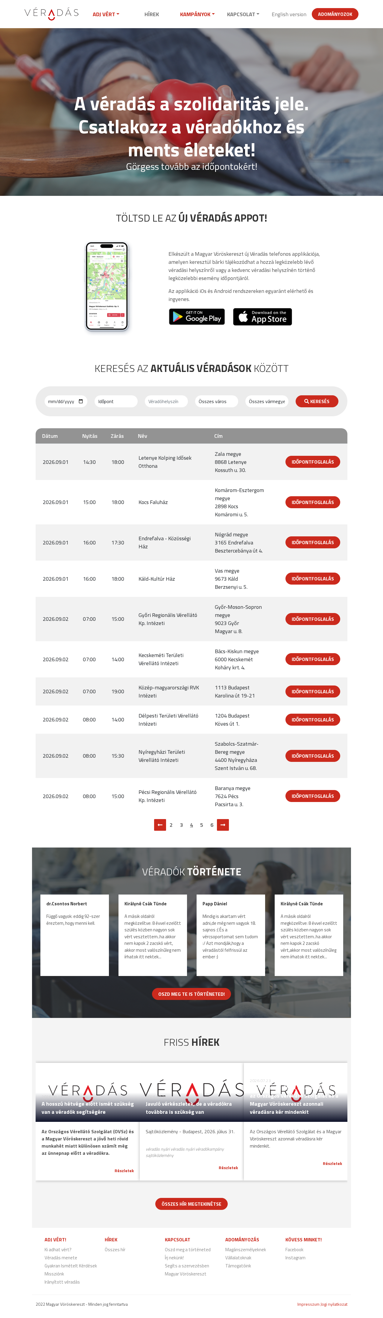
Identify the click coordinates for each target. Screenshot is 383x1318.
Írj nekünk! (174, 1257)
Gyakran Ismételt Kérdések (71, 1265)
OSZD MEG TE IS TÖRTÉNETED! (191, 994)
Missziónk (54, 1273)
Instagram (295, 1257)
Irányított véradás (62, 1281)
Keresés (319, 401)
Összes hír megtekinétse (191, 1203)
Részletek (124, 1170)
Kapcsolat (241, 14)
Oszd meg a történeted (188, 1249)
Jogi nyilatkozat (333, 1304)
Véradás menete (61, 1257)
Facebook (294, 1249)
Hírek (152, 14)
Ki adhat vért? (58, 1249)
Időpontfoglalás (313, 461)
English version (289, 14)
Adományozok (335, 14)
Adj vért (104, 14)
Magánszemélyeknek (245, 1249)
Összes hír (115, 1249)
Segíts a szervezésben (187, 1265)
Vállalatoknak (238, 1257)
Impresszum (308, 1304)
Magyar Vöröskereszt (185, 1273)
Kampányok (195, 14)
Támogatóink (238, 1265)
